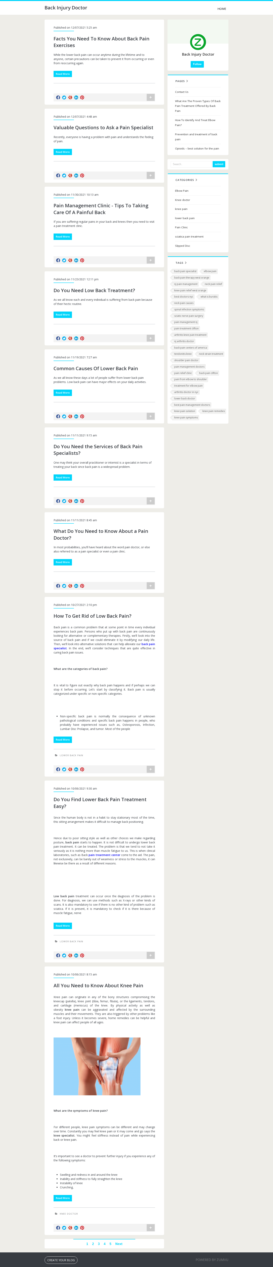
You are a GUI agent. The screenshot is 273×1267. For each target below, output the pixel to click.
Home (221, 9)
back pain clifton (208, 373)
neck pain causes (183, 303)
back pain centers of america (190, 347)
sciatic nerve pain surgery (188, 316)
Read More (63, 74)
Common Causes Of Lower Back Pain (96, 368)
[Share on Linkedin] (76, 97)
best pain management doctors (192, 405)
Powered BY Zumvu (212, 1260)
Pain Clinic (181, 227)
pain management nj (185, 322)
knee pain (181, 209)
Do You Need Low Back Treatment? (94, 290)
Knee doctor (69, 1213)
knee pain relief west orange (190, 290)
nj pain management (185, 284)
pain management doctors (189, 366)
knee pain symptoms (186, 417)
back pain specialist (185, 271)
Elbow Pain (181, 190)
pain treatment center (104, 855)
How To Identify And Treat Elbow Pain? (195, 122)
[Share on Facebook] (58, 97)
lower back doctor (184, 398)
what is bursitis (209, 296)
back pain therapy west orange (191, 277)
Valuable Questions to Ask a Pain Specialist (103, 127)
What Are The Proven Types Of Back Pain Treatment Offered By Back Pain (198, 106)
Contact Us (181, 92)
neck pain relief (213, 284)
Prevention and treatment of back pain (196, 136)
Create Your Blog (61, 1260)
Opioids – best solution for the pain (197, 148)
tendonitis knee (183, 354)
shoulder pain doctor (186, 360)
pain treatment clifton (186, 328)
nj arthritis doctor (184, 341)
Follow (197, 64)
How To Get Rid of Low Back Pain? (92, 615)
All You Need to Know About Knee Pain (98, 985)
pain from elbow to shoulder (190, 379)
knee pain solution (184, 411)
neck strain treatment (211, 354)
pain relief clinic (183, 373)
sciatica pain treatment (189, 236)
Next (118, 1244)
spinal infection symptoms (189, 309)
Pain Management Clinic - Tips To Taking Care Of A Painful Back (101, 209)
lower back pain (71, 755)
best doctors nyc (183, 296)
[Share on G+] (70, 97)
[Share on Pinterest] (82, 97)
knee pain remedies (213, 411)
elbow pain (210, 271)
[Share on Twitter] (64, 97)
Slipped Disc (182, 246)
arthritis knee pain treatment (190, 335)
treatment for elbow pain (188, 385)
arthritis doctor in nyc (186, 392)
